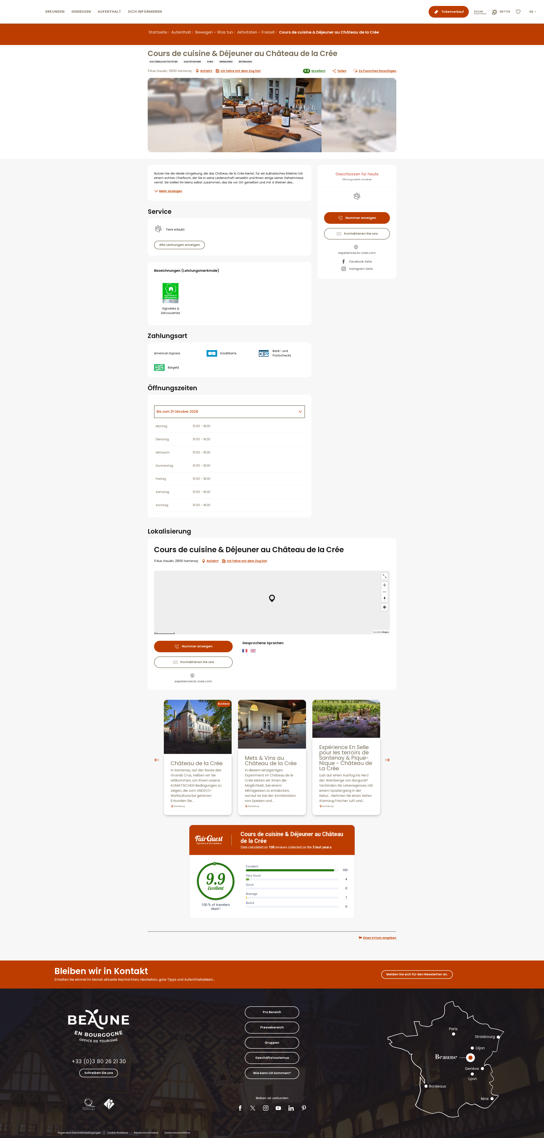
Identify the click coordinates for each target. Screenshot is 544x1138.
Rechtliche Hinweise (146, 1132)
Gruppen (272, 1043)
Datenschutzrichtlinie (177, 1132)
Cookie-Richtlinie (117, 1132)
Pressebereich (272, 1027)
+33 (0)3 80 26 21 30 (98, 1061)
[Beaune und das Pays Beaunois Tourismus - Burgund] (22, 12)
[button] (533, 12)
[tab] (225, 412)
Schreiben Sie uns (98, 1073)
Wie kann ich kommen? (272, 1073)
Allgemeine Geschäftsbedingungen (79, 1132)
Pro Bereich (272, 1012)
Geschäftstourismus (272, 1058)
